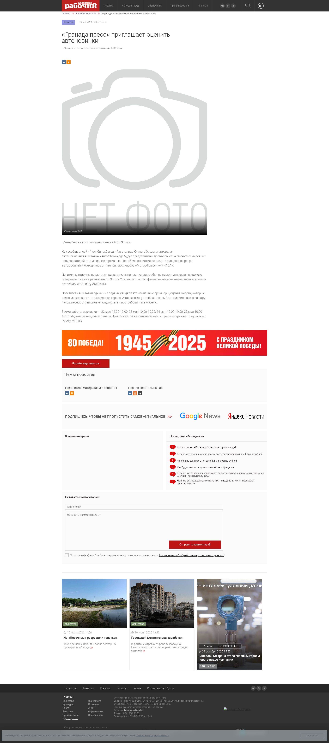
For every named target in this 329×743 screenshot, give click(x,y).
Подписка (122, 688)
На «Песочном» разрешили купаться (90, 637)
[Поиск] (248, 6)
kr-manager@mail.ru (133, 710)
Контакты (88, 688)
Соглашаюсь (312, 735)
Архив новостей (180, 5)
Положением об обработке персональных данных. (191, 555)
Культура (68, 704)
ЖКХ (91, 708)
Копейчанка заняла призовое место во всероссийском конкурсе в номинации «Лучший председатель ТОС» (220, 474)
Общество (68, 701)
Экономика (94, 701)
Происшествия (71, 715)
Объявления (155, 5)
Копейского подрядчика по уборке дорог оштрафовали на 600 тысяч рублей (219, 454)
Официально (95, 715)
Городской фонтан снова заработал (156, 637)
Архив (137, 688)
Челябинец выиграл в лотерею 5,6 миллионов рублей (207, 460)
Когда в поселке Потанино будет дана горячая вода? (206, 447)
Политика (93, 704)
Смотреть (228, 646)
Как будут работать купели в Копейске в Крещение (205, 467)
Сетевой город (130, 5)
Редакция (70, 688)
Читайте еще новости (85, 363)
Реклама (203, 5)
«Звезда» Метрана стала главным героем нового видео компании (229, 657)
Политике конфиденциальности (152, 735)
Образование (95, 711)
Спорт (66, 708)
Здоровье (68, 711)
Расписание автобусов (160, 688)
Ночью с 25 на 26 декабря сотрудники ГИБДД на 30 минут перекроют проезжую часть (215, 482)
